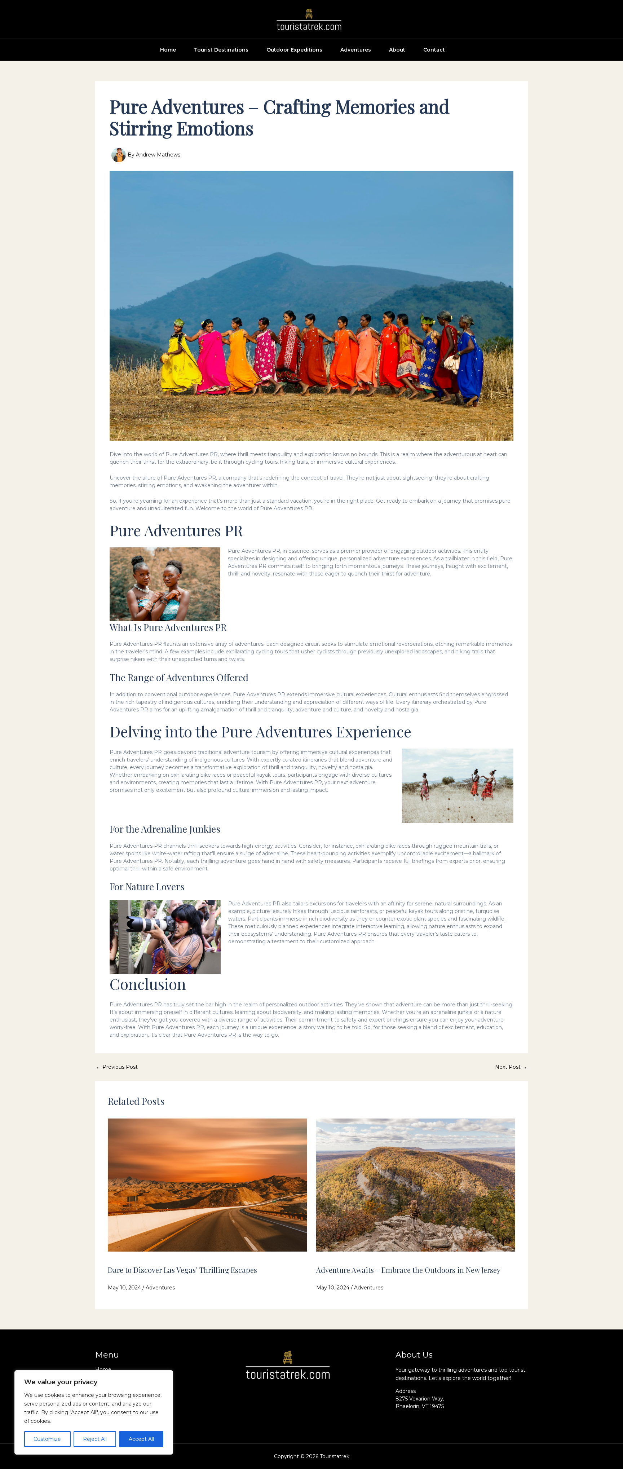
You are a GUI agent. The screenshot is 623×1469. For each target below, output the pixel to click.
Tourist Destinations (221, 50)
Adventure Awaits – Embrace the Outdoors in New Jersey (408, 1270)
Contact (434, 50)
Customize (47, 1439)
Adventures (355, 50)
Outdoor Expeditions (294, 50)
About (397, 50)
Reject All (95, 1439)
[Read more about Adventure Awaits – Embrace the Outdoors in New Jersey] (416, 1184)
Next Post (511, 1066)
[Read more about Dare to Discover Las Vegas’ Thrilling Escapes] (207, 1184)
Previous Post (117, 1066)
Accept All (141, 1439)
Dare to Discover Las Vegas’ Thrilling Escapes (182, 1270)
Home (168, 50)
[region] (93, 1412)
